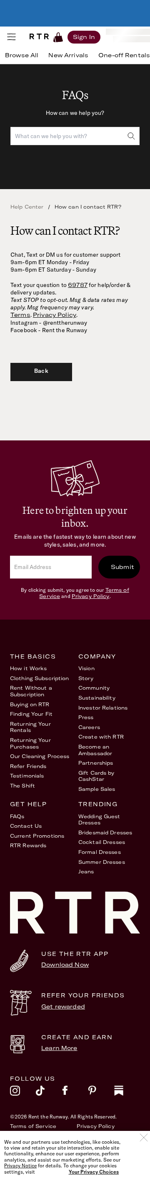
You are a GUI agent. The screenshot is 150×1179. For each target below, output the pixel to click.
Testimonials (27, 776)
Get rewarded (63, 1006)
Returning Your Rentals (30, 727)
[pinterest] (101, 1093)
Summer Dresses (101, 862)
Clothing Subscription (39, 678)
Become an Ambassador (95, 750)
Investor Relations (103, 708)
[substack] (127, 1093)
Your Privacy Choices (94, 1172)
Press (86, 717)
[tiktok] (49, 1093)
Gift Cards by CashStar (96, 776)
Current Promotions (37, 836)
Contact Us (26, 826)
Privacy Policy (54, 314)
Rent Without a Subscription (31, 691)
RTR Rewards (28, 845)
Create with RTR (101, 737)
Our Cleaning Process (39, 756)
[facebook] (75, 1093)
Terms (20, 314)
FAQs (17, 816)
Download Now (65, 964)
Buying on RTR (30, 704)
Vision (86, 668)
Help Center (27, 207)
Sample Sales (96, 789)
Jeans (86, 871)
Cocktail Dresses (101, 842)
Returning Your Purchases (30, 743)
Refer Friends (28, 766)
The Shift (22, 786)
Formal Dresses (99, 852)
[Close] (143, 1137)
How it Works (28, 668)
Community (94, 688)
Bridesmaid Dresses (105, 832)
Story (86, 678)
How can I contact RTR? (88, 207)
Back (41, 370)
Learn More (59, 1048)
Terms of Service (33, 1126)
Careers (89, 727)
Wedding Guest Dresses (99, 819)
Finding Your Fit (31, 714)
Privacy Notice (20, 1165)
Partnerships (95, 763)
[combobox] (75, 136)
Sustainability (96, 698)
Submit (122, 567)
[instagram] (23, 1093)
